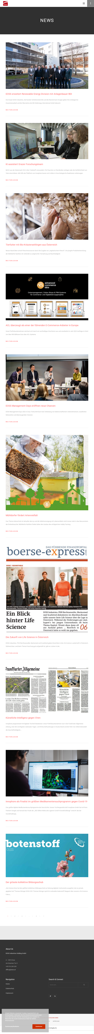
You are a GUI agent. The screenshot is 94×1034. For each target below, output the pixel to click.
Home (8, 984)
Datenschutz (10, 988)
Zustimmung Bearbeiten (12, 1026)
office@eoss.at (11, 970)
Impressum (9, 993)
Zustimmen (39, 1026)
